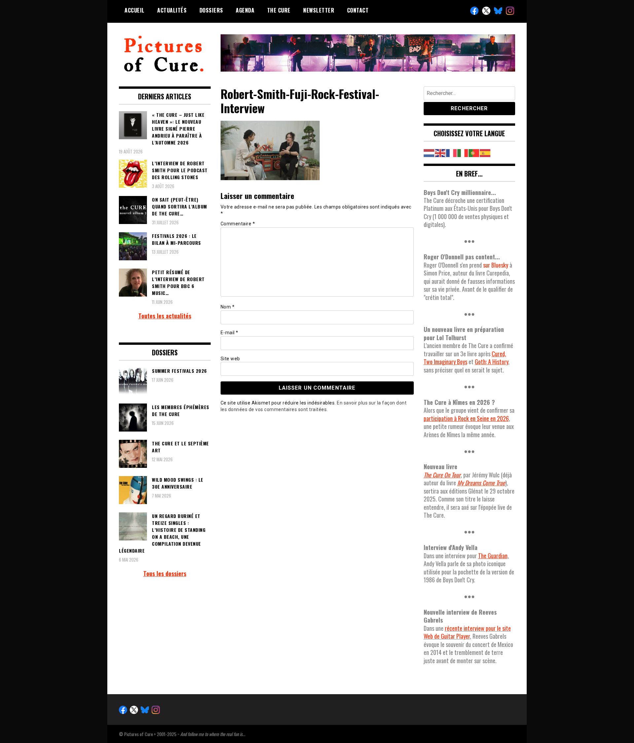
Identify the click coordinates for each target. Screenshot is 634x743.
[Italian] (463, 152)
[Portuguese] (474, 152)
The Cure (279, 10)
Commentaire (238, 223)
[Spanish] (485, 152)
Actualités (172, 10)
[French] (451, 152)
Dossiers (211, 10)
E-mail (229, 332)
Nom (228, 306)
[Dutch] (429, 152)
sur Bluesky (495, 265)
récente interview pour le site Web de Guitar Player (467, 632)
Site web (230, 358)
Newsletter (318, 10)
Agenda (245, 10)
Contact (358, 10)
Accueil (134, 10)
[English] (440, 152)
